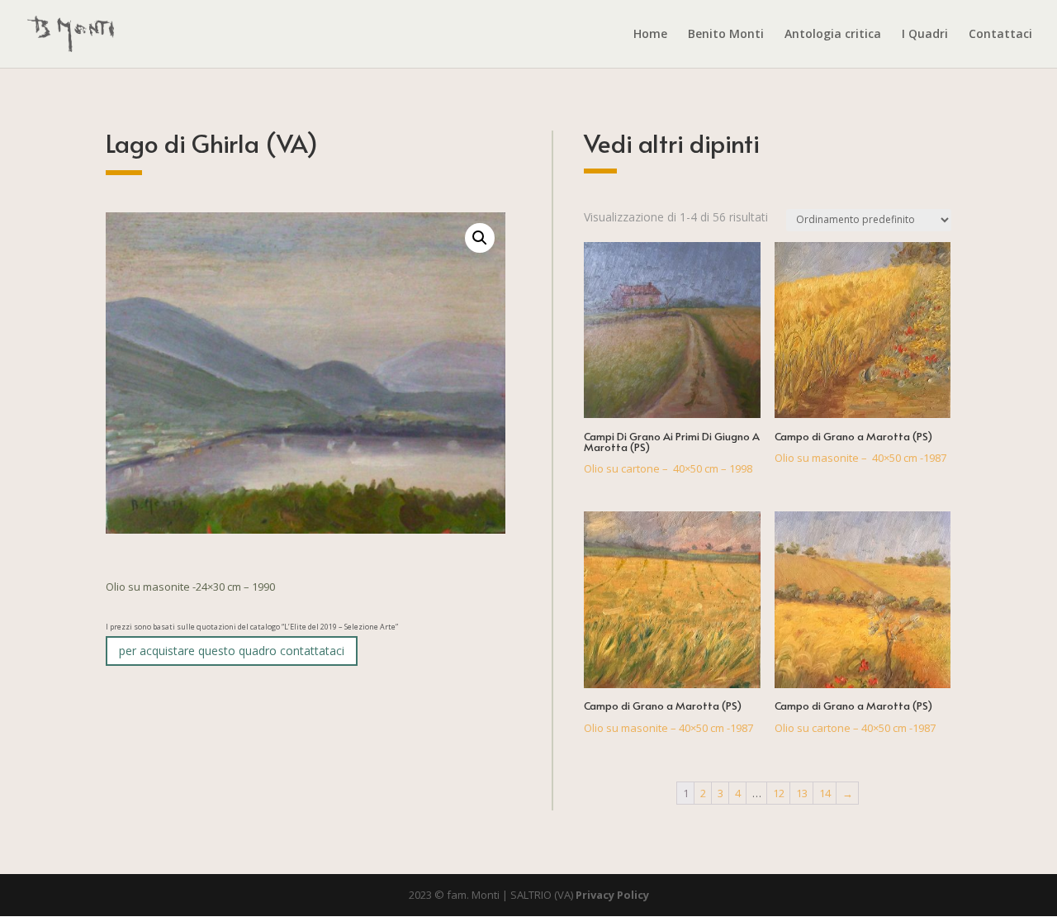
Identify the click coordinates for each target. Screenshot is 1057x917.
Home (650, 34)
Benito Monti (726, 34)
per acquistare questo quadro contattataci (231, 650)
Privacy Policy (612, 894)
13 (802, 793)
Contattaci (1000, 34)
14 (825, 793)
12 (778, 793)
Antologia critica (832, 34)
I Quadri (925, 34)
